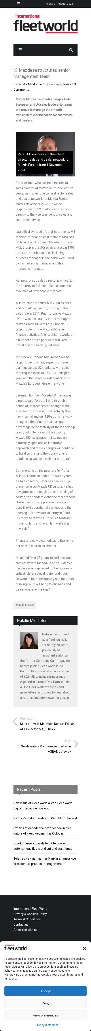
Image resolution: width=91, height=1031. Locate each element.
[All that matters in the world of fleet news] (45, 32)
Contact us (20, 924)
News (67, 84)
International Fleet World (30, 908)
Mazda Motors (25, 604)
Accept (45, 991)
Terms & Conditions (27, 919)
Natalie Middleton (30, 84)
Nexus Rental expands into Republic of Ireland (45, 818)
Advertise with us (25, 930)
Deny (45, 1003)
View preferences (45, 1015)
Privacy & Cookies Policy (30, 914)
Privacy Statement (47, 1025)
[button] (84, 948)
